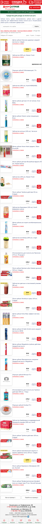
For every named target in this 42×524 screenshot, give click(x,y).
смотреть (31, 12)
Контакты (38, 522)
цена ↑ (28, 35)
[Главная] (11, 6)
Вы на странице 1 (10, 497)
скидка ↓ (38, 35)
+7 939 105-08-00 (12, 507)
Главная (4, 522)
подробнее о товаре (18, 43)
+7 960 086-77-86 (16, 511)
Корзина (21, 522)
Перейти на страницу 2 (31, 497)
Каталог (12, 522)
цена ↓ (33, 35)
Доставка (29, 522)
